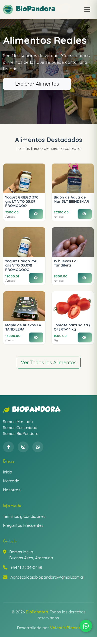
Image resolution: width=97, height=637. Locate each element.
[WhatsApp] (37, 446)
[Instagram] (23, 446)
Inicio (7, 471)
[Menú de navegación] (87, 9)
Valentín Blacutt (65, 627)
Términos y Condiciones (24, 516)
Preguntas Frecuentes (23, 525)
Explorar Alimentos (37, 84)
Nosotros (11, 489)
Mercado (11, 480)
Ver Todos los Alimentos (48, 362)
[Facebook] (8, 446)
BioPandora (36, 410)
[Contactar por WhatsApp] (86, 626)
